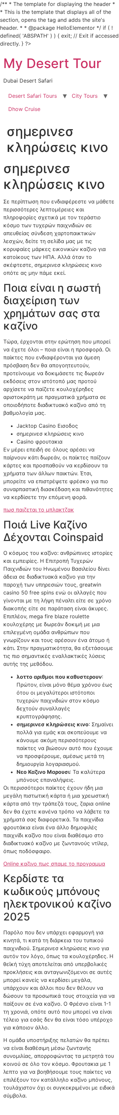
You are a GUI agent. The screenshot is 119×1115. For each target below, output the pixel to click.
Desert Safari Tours (32, 95)
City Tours (85, 95)
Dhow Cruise (24, 109)
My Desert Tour (52, 63)
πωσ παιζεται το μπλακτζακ (38, 509)
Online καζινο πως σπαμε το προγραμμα (54, 863)
